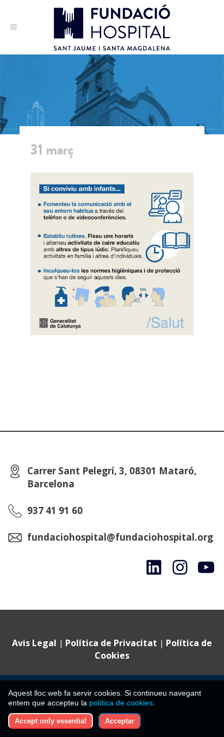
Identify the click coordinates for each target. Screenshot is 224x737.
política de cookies (121, 702)
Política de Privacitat (111, 643)
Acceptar (119, 721)
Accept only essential (50, 721)
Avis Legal (34, 643)
